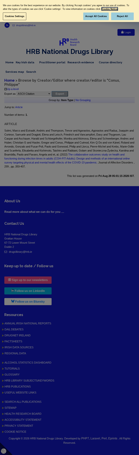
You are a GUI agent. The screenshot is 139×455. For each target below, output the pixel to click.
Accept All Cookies (96, 16)
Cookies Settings (14, 16)
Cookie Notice (109, 9)
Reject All (122, 16)
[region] (69, 11)
